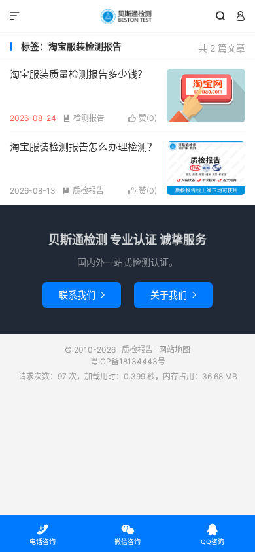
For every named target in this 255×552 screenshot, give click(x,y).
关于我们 (173, 294)
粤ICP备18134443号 (127, 361)
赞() (142, 118)
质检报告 (127, 16)
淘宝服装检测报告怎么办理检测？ (83, 147)
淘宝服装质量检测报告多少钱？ (78, 74)
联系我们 (82, 294)
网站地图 (174, 349)
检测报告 (84, 118)
